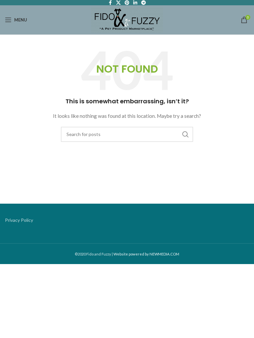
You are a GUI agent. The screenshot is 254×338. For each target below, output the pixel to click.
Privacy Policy (19, 220)
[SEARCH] (185, 134)
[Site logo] (127, 19)
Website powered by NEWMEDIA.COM (146, 254)
